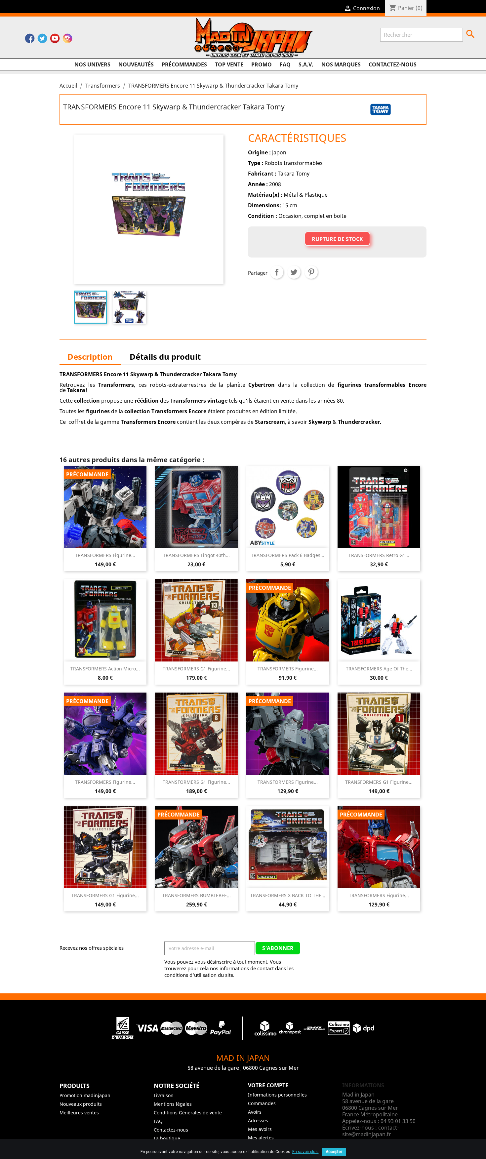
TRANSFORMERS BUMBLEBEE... (196, 895)
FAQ (285, 64)
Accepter (334, 1151)
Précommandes (184, 64)
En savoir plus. (305, 1151)
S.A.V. (306, 64)
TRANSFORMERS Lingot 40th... (196, 555)
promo (261, 64)
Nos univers (92, 64)
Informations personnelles (277, 1095)
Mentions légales (173, 1104)
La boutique (167, 1138)
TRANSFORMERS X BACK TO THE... (287, 895)
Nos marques (341, 64)
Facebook (30, 40)
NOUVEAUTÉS (136, 64)
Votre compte (268, 1085)
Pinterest (311, 272)
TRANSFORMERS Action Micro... (105, 668)
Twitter (42, 40)
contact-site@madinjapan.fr (370, 1131)
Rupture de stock (337, 239)
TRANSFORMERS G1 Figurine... (196, 668)
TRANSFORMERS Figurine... (105, 555)
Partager (276, 272)
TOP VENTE (229, 64)
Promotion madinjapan (85, 1095)
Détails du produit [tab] (165, 356)
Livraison (164, 1095)
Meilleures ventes (79, 1112)
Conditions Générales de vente (188, 1112)
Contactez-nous (393, 64)
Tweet (294, 272)
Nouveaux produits (81, 1104)
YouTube (55, 40)
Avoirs (255, 1112)
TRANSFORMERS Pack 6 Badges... (287, 555)
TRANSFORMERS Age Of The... (379, 668)
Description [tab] (90, 356)
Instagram (67, 40)
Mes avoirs (260, 1129)
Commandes (262, 1103)
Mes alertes (261, 1138)
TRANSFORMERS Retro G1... (378, 555)
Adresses (258, 1120)
